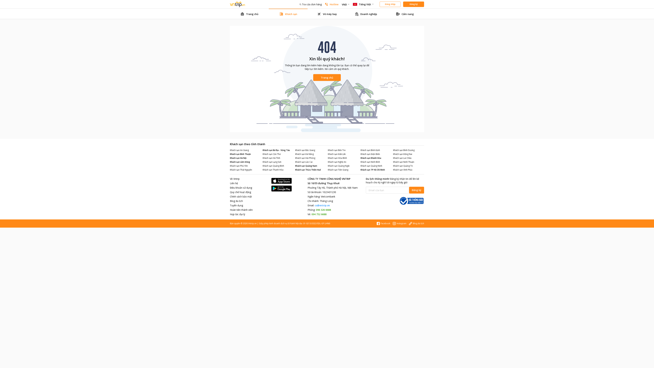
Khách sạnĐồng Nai (402, 154)
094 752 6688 (319, 214)
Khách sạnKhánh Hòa (371, 158)
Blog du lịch (236, 201)
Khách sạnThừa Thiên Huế (308, 169)
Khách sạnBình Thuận (240, 154)
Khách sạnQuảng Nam (306, 165)
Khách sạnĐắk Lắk (337, 154)
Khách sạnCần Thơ (272, 154)
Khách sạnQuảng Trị (403, 165)
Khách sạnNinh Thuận (403, 161)
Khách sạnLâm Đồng (240, 161)
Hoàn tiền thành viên (241, 209)
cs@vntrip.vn (322, 205)
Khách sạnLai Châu (402, 158)
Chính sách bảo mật (241, 196)
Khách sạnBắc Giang (305, 150)
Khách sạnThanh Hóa (273, 169)
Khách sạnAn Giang (239, 150)
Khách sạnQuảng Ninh (371, 165)
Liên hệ (234, 183)
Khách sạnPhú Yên (239, 165)
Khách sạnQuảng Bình (273, 165)
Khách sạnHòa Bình (337, 158)
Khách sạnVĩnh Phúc (402, 169)
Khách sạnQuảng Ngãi (338, 165)
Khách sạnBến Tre (337, 150)
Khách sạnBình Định (370, 150)
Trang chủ (327, 77)
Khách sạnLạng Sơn (272, 161)
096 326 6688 (323, 209)
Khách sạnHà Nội (238, 158)
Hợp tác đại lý (237, 214)
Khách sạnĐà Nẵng (304, 154)
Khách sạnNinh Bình (370, 161)
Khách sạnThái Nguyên (241, 169)
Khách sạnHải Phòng (305, 158)
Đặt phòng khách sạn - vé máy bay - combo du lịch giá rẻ (237, 4)
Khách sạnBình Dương (404, 150)
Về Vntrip (235, 178)
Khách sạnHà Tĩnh (271, 158)
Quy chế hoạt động (240, 192)
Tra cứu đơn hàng (312, 4)
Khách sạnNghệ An (337, 161)
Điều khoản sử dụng (241, 187)
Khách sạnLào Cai (304, 161)
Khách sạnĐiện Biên (370, 154)
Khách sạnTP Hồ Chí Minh (373, 169)
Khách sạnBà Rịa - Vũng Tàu (276, 150)
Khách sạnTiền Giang (338, 169)
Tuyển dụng (236, 205)
